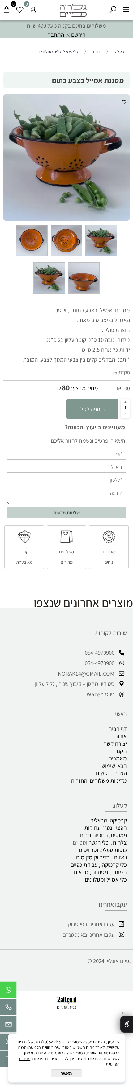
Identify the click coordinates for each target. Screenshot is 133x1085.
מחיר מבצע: (84, 388)
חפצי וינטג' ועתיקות (105, 827)
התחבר (56, 34)
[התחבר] (33, 8)
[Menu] (126, 8)
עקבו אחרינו (113, 904)
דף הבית (117, 728)
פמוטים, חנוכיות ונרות (103, 835)
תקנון (121, 751)
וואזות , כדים (113, 857)
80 (66, 387)
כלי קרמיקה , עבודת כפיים (97, 864)
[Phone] (8, 1009)
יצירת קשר (115, 743)
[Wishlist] (20, 8)
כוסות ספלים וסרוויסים (103, 850)
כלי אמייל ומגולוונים (106, 879)
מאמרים (118, 758)
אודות (120, 736)
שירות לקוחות (111, 633)
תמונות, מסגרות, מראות (100, 872)
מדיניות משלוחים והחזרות (99, 780)
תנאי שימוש (114, 765)
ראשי (121, 714)
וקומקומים (87, 857)
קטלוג (120, 805)
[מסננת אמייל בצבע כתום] (101, 256)
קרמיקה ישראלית (108, 820)
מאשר (66, 1073)
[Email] (8, 1026)
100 (126, 388)
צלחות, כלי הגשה (107, 842)
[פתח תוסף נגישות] (126, 1024)
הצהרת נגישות (111, 773)
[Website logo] (73, 8)
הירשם (78, 34)
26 (114, 372)
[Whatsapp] (8, 991)
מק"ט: (124, 372)
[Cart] (6, 8)
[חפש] (113, 8)
